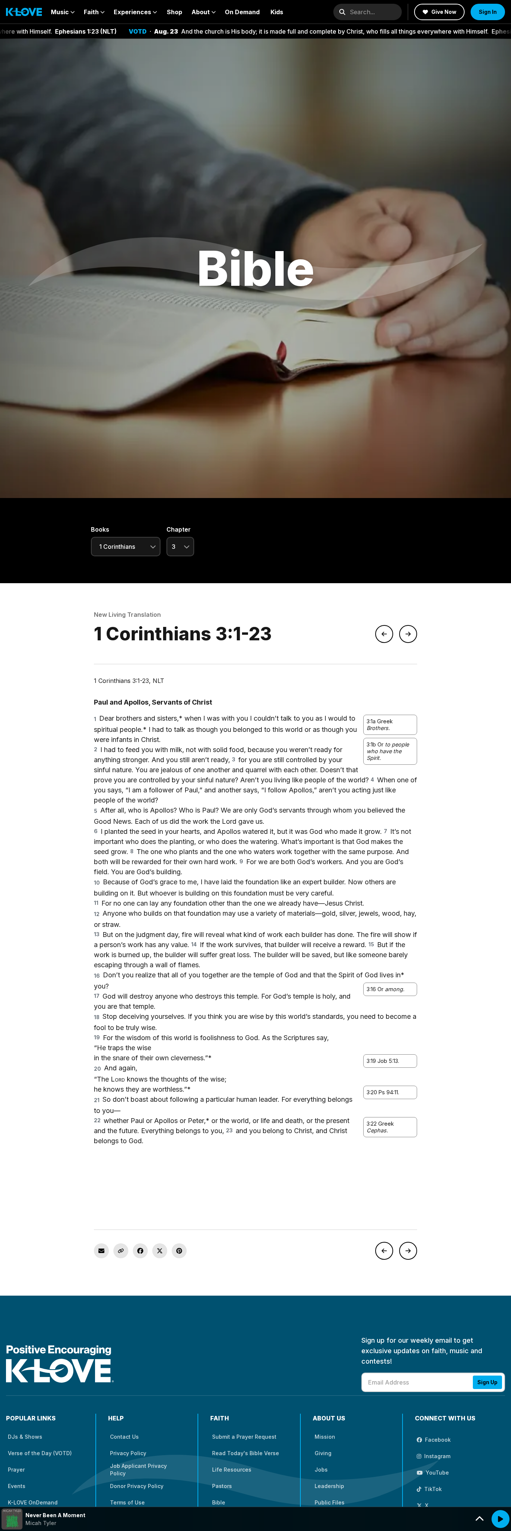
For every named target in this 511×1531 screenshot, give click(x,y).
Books (100, 529)
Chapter (178, 529)
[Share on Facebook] (140, 1250)
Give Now (443, 12)
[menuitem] (63, 12)
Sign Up (487, 1382)
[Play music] (501, 1519)
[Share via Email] (101, 1250)
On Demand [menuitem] (242, 12)
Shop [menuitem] (174, 12)
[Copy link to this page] (120, 1250)
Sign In (488, 12)
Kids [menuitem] (276, 12)
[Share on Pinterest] (179, 1250)
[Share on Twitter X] (159, 1250)
